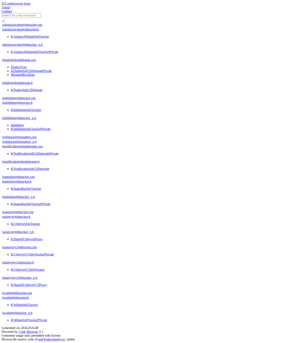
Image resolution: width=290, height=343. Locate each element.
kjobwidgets (52, 339)
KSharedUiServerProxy (27, 239)
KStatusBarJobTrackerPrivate (31, 204)
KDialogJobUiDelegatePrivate (31, 71)
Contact (7, 11)
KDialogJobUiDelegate (26, 90)
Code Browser (28, 331)
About (6, 7)
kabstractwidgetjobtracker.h (20, 29)
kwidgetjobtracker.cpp (17, 293)
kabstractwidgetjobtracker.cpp (22, 24)
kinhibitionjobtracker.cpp (19, 98)
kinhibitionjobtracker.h (17, 102)
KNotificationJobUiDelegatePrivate (35, 153)
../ (3, 20)
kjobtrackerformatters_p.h (19, 141)
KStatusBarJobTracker (26, 188)
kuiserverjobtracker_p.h (18, 232)
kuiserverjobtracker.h (16, 216)
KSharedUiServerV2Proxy (29, 285)
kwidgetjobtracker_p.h (17, 313)
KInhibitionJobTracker (26, 110)
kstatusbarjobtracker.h (16, 181)
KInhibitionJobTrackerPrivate (31, 129)
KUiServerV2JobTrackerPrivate (32, 254)
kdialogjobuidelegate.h (17, 83)
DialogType (19, 67)
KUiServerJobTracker (25, 224)
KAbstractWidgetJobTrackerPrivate (34, 52)
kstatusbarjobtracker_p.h (18, 197)
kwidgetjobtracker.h (15, 297)
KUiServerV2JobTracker (28, 269)
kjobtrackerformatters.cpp (19, 137)
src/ (63, 339)
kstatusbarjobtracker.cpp (18, 177)
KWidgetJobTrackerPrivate (29, 320)
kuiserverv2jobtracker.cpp (19, 247)
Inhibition (17, 125)
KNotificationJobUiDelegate (30, 169)
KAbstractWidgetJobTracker (30, 36)
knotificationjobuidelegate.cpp (22, 146)
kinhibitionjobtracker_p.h (19, 118)
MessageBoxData (23, 74)
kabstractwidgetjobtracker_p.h (22, 44)
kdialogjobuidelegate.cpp (19, 60)
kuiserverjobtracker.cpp (18, 212)
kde (40, 339)
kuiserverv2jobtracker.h (18, 262)
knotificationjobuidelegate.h (20, 161)
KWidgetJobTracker (24, 305)
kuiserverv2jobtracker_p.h (19, 277)
